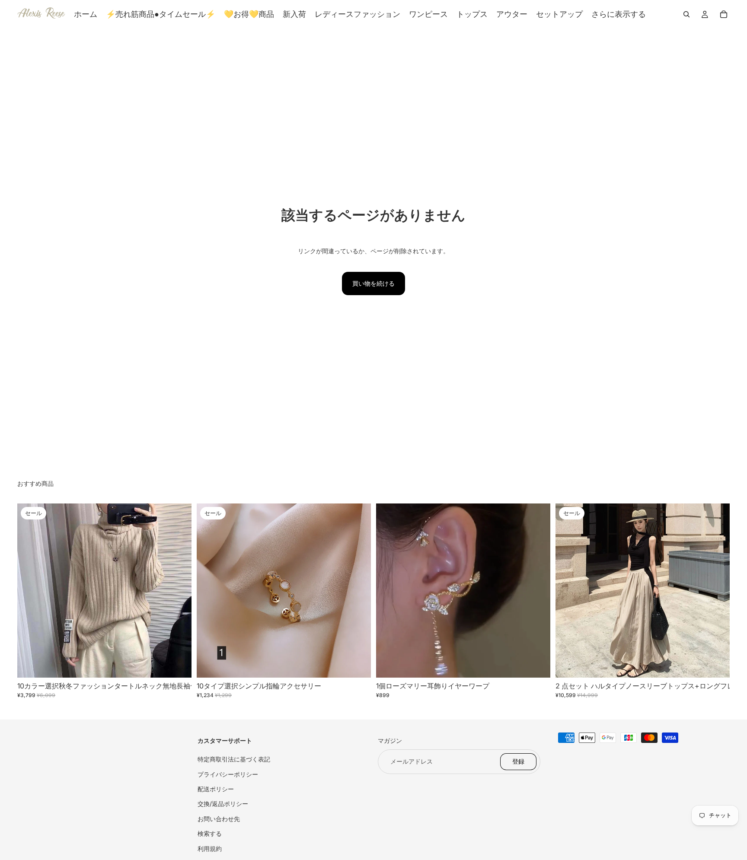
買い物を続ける (373, 283)
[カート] (723, 14)
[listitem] (618, 14)
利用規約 (210, 848)
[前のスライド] (30, 590)
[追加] (537, 664)
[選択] (178, 664)
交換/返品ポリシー (223, 803)
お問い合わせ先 (219, 818)
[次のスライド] (179, 590)
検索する (210, 833)
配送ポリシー (216, 789)
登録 (518, 761)
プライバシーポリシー (228, 773)
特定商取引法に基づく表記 (234, 759)
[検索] (686, 14)
